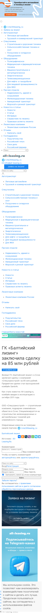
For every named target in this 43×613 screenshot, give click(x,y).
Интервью (12, 116)
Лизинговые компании (14, 124)
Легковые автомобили (17, 35)
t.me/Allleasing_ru (14, 27)
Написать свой (14, 133)
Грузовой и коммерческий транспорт (25, 38)
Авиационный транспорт (19, 101)
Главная (5, 332)
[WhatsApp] (32, 436)
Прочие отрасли (11, 90)
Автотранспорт (11, 33)
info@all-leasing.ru (13, 163)
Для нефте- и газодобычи (19, 81)
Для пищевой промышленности (22, 84)
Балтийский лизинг (11, 433)
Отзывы (7, 130)
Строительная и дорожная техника (24, 44)
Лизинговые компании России (21, 127)
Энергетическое (15, 75)
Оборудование (10, 58)
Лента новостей (16, 332)
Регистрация (12, 466)
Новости (11, 110)
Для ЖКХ (11, 87)
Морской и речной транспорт (21, 104)
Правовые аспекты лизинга (20, 121)
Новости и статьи (12, 107)
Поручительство (15, 138)
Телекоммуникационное (18, 78)
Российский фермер (17, 147)
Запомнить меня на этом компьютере (23, 475)
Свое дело (12, 144)
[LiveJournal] (26, 436)
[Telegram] (39, 436)
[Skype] (36, 436)
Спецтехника (10, 41)
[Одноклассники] (22, 436)
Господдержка (10, 136)
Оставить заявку (21, 518)
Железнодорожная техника (20, 98)
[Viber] (29, 436)
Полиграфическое (15, 61)
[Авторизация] (3, 173)
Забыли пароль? (9, 480)
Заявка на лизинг (12, 30)
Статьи (10, 113)
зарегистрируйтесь (30, 457)
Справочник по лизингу (18, 118)
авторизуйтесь (9, 457)
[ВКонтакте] (19, 436)
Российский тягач (15, 141)
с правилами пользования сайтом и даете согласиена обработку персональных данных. (21, 486)
